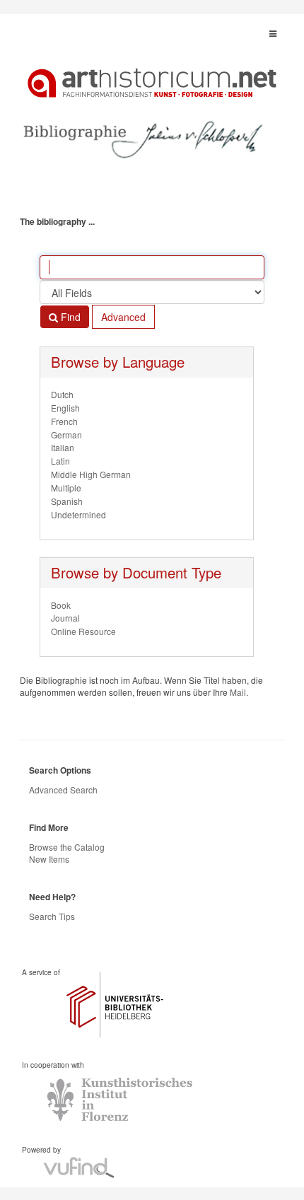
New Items (49, 859)
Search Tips (52, 916)
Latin (60, 461)
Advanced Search (63, 790)
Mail (238, 692)
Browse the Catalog (67, 847)
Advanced (123, 317)
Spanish (67, 501)
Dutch (62, 394)
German (66, 435)
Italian (62, 447)
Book (61, 605)
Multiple (66, 488)
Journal (65, 618)
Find (69, 317)
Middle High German (91, 474)
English (65, 408)
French (64, 421)
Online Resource (83, 631)
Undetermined (78, 514)
